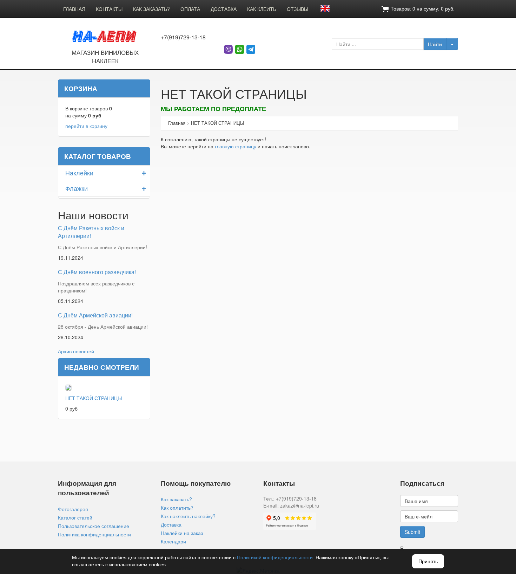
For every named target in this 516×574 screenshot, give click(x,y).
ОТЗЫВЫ (297, 8)
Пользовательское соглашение (93, 525)
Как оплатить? (177, 507)
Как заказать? (176, 499)
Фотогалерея (73, 508)
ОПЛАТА (190, 8)
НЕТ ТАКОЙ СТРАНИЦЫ (93, 397)
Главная (176, 123)
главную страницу (235, 146)
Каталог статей (75, 517)
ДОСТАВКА (224, 8)
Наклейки (79, 172)
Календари (173, 541)
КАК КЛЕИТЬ (261, 8)
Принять (428, 561)
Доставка (171, 524)
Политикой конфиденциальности (275, 557)
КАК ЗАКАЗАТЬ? (151, 8)
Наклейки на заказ (182, 532)
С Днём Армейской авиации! (95, 315)
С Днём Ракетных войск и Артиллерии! (91, 232)
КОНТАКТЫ (109, 8)
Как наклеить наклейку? (188, 516)
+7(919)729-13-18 (183, 37)
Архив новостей (76, 351)
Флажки (76, 188)
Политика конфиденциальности (94, 534)
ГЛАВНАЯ (74, 8)
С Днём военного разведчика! (97, 272)
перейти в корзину (86, 125)
